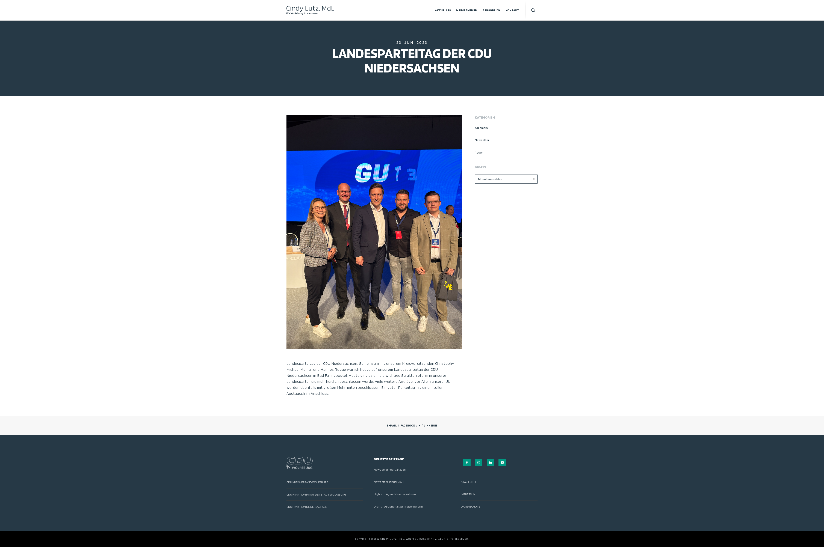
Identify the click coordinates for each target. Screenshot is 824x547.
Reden (479, 152)
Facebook (407, 425)
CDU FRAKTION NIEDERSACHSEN (306, 506)
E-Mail (392, 425)
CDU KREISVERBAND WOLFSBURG (307, 482)
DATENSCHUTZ (470, 506)
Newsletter (482, 140)
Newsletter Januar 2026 (389, 482)
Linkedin (430, 425)
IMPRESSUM (468, 494)
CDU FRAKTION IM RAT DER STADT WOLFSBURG (316, 494)
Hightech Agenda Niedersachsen (395, 494)
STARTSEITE (469, 482)
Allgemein (481, 128)
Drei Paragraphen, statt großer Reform (398, 506)
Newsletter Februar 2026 (390, 469)
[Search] (533, 10)
